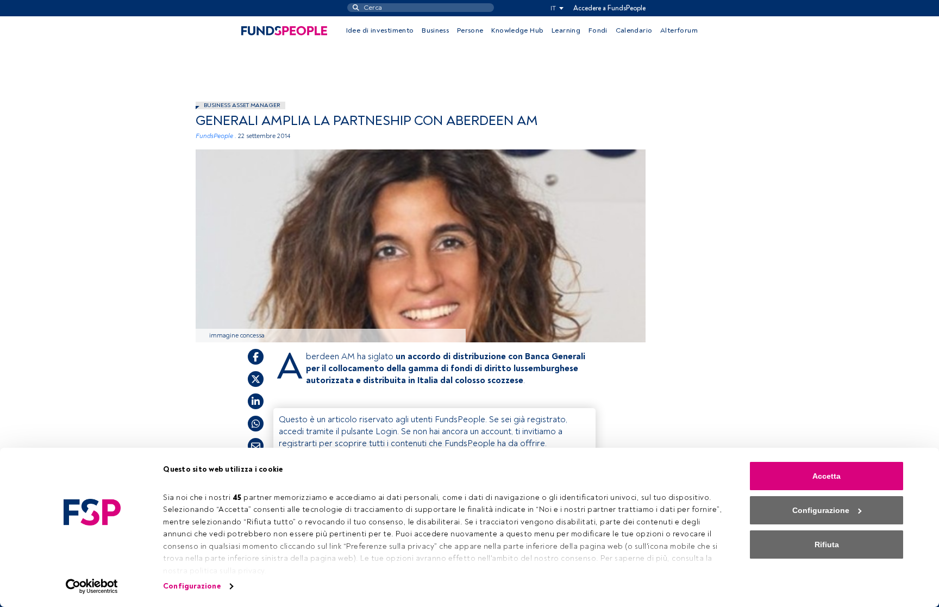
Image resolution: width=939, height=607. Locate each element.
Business (435, 30)
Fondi (598, 30)
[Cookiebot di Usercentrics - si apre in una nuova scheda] (92, 586)
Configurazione (191, 586)
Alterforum (679, 30)
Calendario (634, 30)
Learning (566, 30)
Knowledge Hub (517, 30)
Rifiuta (827, 544)
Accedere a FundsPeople (609, 8)
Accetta (826, 476)
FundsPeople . (216, 136)
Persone (470, 30)
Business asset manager (242, 105)
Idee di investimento (380, 30)
